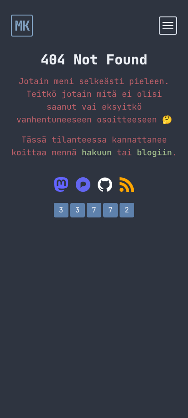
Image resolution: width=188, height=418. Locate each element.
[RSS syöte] (127, 184)
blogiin (154, 152)
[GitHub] (105, 184)
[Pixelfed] (83, 184)
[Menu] (168, 25)
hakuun (97, 152)
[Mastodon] (61, 184)
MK (22, 25)
